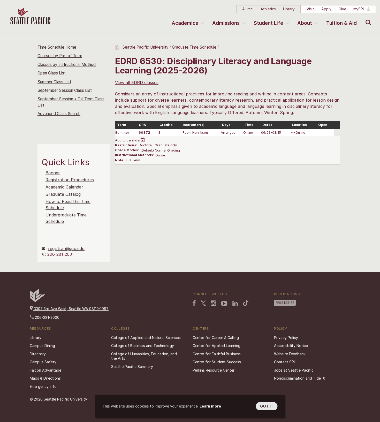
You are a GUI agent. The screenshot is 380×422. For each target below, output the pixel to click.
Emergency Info (43, 386)
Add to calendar (128, 140)
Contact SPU (285, 362)
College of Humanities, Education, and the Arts (144, 356)
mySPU (359, 9)
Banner (52, 172)
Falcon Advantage (45, 370)
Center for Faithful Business (217, 354)
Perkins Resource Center (213, 370)
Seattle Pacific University (145, 47)
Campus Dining (42, 345)
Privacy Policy (286, 337)
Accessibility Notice (291, 345)
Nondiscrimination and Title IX (299, 378)
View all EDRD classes (136, 82)
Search (367, 18)
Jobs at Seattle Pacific (294, 370)
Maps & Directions (45, 378)
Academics (185, 23)
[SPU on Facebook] (194, 303)
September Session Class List (64, 90)
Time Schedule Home (56, 47)
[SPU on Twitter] (203, 303)
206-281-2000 (46, 317)
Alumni (247, 9)
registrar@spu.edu (66, 248)
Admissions (226, 23)
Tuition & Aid (341, 23)
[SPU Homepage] (37, 300)
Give (342, 9)
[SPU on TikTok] (245, 303)
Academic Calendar (64, 187)
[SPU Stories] (285, 303)
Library (289, 9)
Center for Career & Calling (216, 337)
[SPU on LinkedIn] (235, 303)
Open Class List (51, 73)
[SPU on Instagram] (213, 303)
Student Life (268, 23)
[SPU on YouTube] (224, 303)
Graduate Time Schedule (194, 47)
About (304, 23)
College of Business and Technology (142, 345)
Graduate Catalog (63, 194)
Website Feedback (290, 354)
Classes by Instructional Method (66, 64)
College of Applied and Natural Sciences (146, 337)
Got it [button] (266, 406)
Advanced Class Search (58, 113)
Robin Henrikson (195, 132)
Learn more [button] (210, 406)
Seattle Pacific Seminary (132, 366)
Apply (326, 9)
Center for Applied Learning (216, 345)
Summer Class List (54, 81)
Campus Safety (43, 362)
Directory (38, 354)
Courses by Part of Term (59, 55)
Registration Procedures (69, 179)
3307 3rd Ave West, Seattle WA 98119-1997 (71, 308)
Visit (310, 9)
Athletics (268, 9)
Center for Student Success (217, 362)
